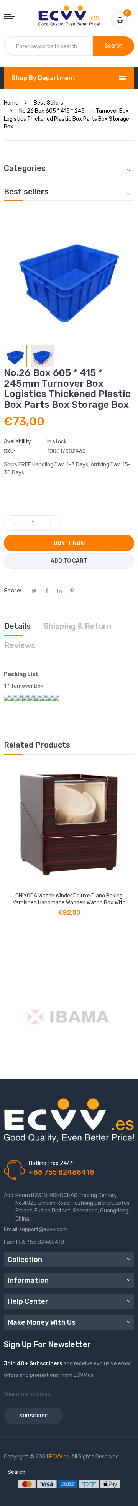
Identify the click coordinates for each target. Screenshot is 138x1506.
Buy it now (69, 543)
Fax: (9, 1242)
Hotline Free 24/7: (51, 1163)
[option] (15, 356)
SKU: (9, 451)
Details (17, 626)
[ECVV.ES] (69, 13)
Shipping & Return (77, 626)
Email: (11, 1229)
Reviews (19, 645)
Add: (9, 1195)
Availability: (18, 441)
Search (16, 1472)
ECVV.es (59, 1457)
